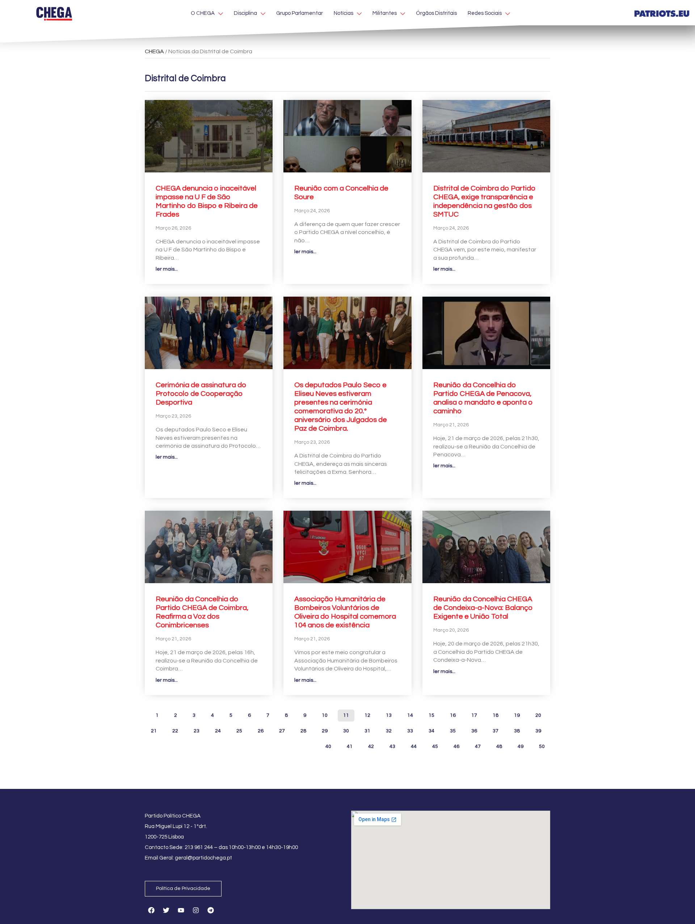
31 (367, 729)
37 (495, 729)
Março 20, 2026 (451, 630)
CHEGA (154, 51)
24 (218, 729)
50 (542, 745)
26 (260, 729)
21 (154, 729)
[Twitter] (166, 910)
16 (453, 714)
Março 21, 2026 (451, 424)
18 (495, 714)
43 (392, 745)
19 (517, 714)
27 (282, 729)
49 (520, 745)
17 (474, 714)
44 (413, 745)
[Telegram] (210, 910)
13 (389, 714)
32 (389, 729)
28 (303, 729)
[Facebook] (151, 910)
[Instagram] (195, 910)
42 (371, 745)
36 (474, 729)
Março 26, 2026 (173, 228)
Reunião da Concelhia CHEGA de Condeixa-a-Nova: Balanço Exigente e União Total (483, 607)
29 (324, 729)
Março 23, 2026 (173, 416)
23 (196, 729)
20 (538, 714)
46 (456, 745)
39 (538, 729)
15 (431, 714)
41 (349, 745)
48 (499, 745)
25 (239, 729)
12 (367, 714)
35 (453, 729)
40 (328, 745)
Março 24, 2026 (312, 210)
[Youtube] (181, 910)
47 (478, 745)
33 (410, 729)
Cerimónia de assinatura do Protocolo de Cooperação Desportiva (201, 393)
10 (324, 714)
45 (435, 745)
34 (431, 729)
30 (346, 729)
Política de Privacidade (183, 888)
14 (410, 714)
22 (175, 729)
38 (517, 729)
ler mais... (167, 269)
